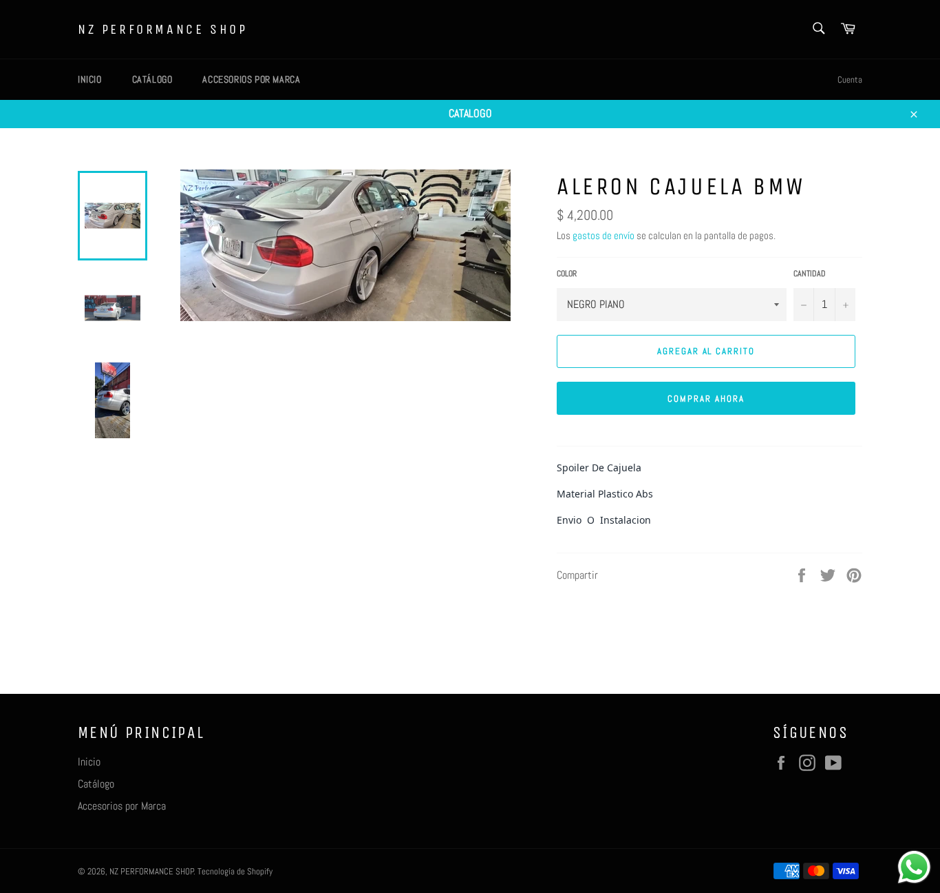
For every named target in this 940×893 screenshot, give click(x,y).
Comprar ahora (705, 398)
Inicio (90, 79)
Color (567, 273)
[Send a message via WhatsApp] (914, 867)
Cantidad (809, 273)
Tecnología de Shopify (235, 871)
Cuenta (849, 79)
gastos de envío (603, 235)
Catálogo (152, 79)
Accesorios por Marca (251, 79)
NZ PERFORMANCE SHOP (162, 29)
